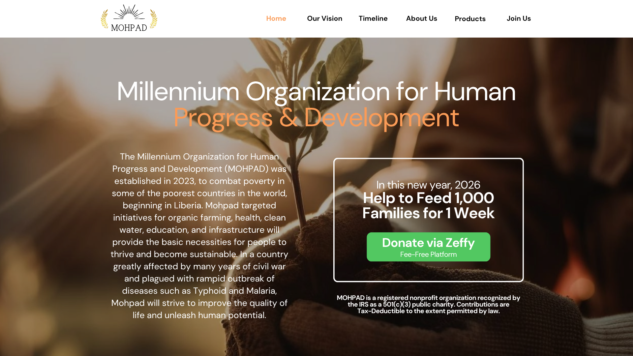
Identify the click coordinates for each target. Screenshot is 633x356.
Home (276, 18)
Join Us (519, 18)
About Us (421, 18)
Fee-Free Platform (428, 254)
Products (470, 18)
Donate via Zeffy (428, 242)
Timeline (373, 18)
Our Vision (325, 18)
